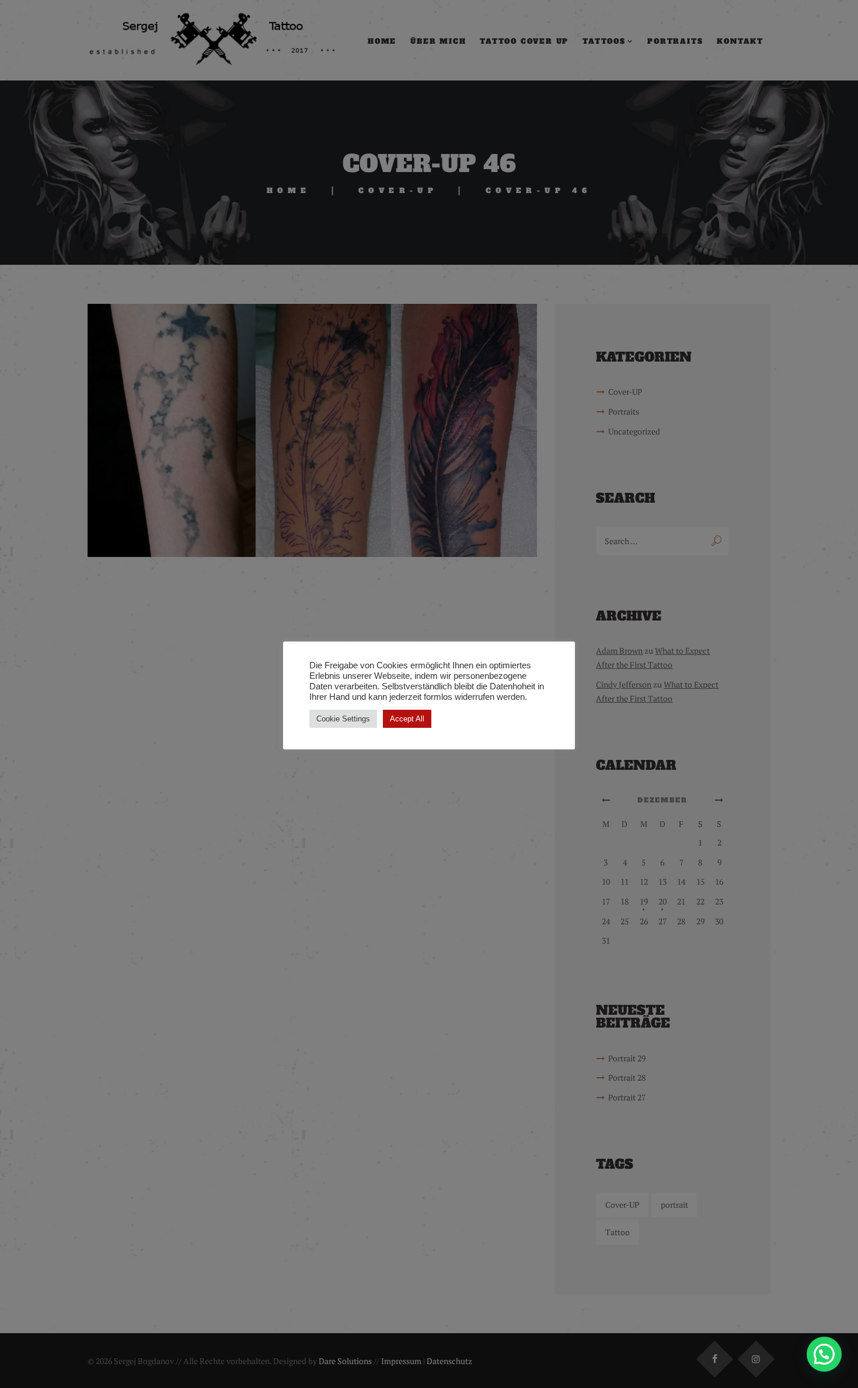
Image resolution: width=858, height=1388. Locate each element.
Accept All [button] (407, 718)
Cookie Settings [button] (343, 718)
